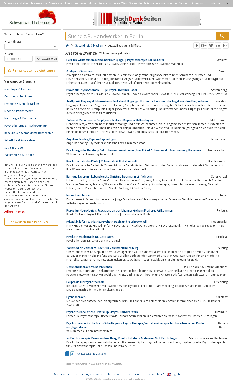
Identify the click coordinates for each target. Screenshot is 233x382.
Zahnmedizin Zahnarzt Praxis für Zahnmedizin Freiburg (102, 248)
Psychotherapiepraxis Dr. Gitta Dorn (90, 237)
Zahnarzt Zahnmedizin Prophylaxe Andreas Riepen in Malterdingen (109, 120)
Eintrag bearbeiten (92, 374)
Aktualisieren (48, 58)
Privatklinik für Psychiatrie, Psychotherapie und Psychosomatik (106, 222)
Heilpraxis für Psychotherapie (85, 282)
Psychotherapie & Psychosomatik (25, 126)
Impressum (133, 374)
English (175, 374)
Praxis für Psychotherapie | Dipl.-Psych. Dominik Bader (101, 90)
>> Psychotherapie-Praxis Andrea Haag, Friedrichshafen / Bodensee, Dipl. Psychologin (121, 338)
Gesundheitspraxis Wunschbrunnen (89, 267)
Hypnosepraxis (76, 297)
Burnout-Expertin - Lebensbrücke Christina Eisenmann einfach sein (109, 176)
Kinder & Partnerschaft (18, 111)
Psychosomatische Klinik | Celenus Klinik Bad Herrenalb (101, 161)
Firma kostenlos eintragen (33, 70)
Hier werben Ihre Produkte (28, 222)
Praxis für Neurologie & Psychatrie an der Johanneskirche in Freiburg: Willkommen (119, 210)
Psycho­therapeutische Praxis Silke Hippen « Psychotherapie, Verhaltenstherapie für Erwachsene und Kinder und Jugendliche (135, 325)
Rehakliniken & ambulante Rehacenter (28, 133)
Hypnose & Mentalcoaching (22, 104)
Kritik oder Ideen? (153, 374)
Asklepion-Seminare (79, 71)
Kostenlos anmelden (66, 374)
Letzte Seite (99, 353)
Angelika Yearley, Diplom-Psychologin (91, 139)
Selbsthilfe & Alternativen (20, 140)
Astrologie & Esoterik (17, 89)
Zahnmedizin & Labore (19, 155)
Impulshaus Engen (78, 195)
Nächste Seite (83, 353)
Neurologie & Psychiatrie (20, 118)
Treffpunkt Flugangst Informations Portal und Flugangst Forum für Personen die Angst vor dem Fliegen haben (137, 101)
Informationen (115, 374)
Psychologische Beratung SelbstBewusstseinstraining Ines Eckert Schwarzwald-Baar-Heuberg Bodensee (133, 150)
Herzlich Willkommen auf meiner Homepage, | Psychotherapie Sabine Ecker (115, 60)
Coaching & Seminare (18, 96)
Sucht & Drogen (14, 147)
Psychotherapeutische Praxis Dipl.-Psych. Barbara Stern (102, 312)
